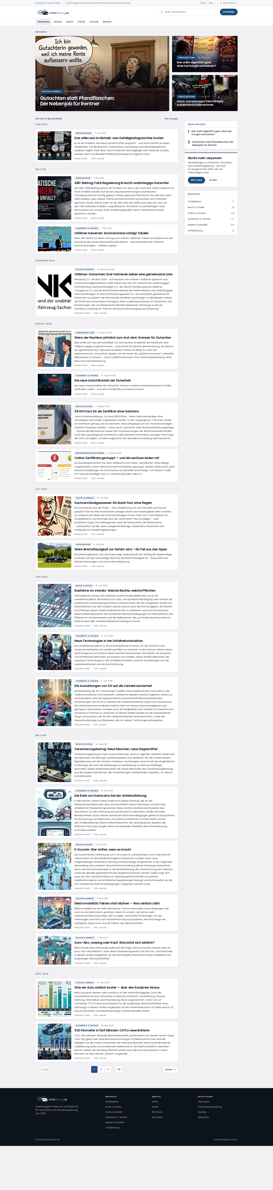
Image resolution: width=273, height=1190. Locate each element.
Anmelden (228, 11)
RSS (211, 3)
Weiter (170, 1069)
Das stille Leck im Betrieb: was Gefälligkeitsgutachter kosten (119, 138)
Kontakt (202, 1112)
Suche (155, 1106)
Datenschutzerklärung (210, 1106)
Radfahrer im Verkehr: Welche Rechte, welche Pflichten (114, 590)
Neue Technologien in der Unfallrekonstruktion (108, 641)
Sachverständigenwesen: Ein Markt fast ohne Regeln (113, 503)
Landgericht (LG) (85, 333)
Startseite (43, 21)
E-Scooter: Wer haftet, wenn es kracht (102, 849)
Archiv (203, 3)
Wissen (58, 21)
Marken (107, 21)
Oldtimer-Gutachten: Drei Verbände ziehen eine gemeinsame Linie (123, 274)
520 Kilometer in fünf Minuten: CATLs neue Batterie (111, 1030)
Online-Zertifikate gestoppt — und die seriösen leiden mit (116, 458)
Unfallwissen (83, 178)
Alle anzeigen (171, 118)
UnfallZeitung (83, 133)
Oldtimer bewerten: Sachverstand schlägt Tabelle (111, 233)
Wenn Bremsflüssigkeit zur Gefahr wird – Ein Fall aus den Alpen (120, 549)
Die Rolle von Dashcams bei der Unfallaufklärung (110, 796)
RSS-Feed (196, 180)
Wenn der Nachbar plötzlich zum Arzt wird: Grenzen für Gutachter (122, 337)
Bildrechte (203, 1117)
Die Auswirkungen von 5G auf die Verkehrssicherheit (113, 686)
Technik (93, 21)
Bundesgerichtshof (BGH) (90, 453)
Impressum (204, 1101)
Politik (81, 21)
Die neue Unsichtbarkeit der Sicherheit (102, 380)
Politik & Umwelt (85, 269)
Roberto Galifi (80, 158)
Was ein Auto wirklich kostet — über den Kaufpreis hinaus (117, 987)
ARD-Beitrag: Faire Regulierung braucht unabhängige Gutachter (121, 183)
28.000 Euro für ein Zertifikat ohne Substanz (106, 411)
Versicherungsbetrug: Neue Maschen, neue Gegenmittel (115, 749)
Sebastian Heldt (82, 313)
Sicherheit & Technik (87, 228)
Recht (70, 21)
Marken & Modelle (114, 1122)
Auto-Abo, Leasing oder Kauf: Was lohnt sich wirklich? (114, 943)
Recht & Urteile (84, 406)
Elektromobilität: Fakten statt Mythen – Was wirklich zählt (117, 903)
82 (119, 1069)
